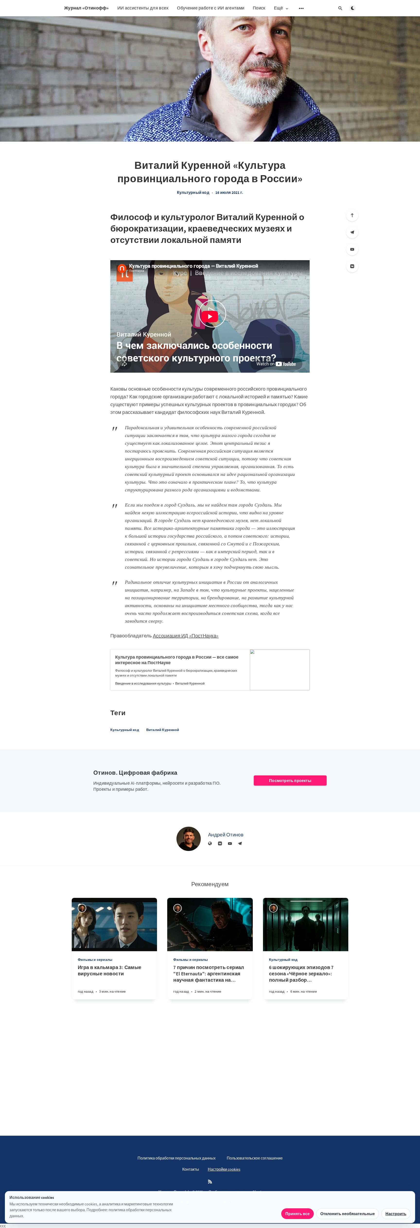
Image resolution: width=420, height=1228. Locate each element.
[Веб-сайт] (210, 843)
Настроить (395, 1213)
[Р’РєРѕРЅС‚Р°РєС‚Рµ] (352, 266)
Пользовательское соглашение (255, 1158)
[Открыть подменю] (301, 8)
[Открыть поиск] (340, 8)
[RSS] (210, 1182)
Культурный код (193, 192)
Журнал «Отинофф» (86, 8)
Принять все (297, 1213)
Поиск (259, 8)
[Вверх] (352, 215)
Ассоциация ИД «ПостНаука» (186, 636)
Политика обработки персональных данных (177, 1158)
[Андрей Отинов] (188, 839)
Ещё (278, 8)
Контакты (190, 1169)
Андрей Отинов (226, 835)
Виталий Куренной (162, 730)
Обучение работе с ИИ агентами (210, 8)
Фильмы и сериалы (95, 959)
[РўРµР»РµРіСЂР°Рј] (352, 232)
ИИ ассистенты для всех (143, 8)
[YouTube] (352, 249)
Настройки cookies (224, 1169)
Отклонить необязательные (347, 1213)
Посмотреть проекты (290, 780)
